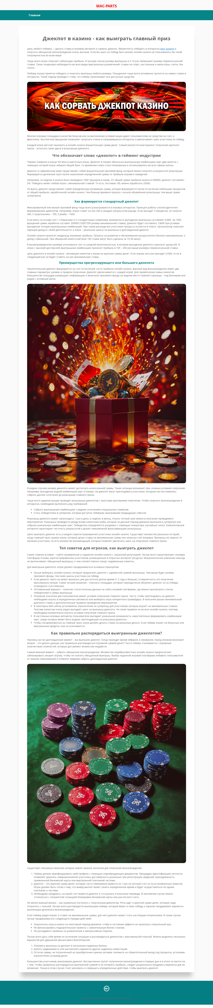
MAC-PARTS (106, 5)
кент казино (167, 48)
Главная (34, 15)
